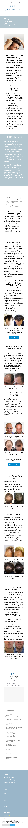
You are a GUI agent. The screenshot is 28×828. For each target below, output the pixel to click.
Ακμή (7, 711)
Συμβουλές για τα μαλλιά (11, 742)
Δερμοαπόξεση (9, 752)
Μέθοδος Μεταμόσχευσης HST (12, 735)
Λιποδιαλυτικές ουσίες (10, 759)
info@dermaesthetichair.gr (14, 683)
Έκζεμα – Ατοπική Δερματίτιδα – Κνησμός (14, 716)
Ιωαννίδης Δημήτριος (8, 803)
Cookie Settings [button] (5, 825)
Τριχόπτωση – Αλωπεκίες (11, 718)
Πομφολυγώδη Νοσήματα (11, 729)
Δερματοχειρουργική (10, 732)
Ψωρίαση (7, 715)
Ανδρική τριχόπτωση (10, 737)
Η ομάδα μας (6, 804)
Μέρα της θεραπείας (14, 464)
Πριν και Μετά (8, 744)
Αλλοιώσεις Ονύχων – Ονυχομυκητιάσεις (14, 721)
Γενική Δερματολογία (10, 710)
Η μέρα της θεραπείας (10, 741)
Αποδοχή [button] (13, 825)
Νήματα (7, 758)
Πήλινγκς (7, 746)
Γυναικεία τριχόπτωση (10, 736)
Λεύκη (7, 724)
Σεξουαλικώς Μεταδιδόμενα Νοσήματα (13, 719)
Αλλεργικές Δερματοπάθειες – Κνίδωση (14, 727)
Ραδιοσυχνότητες (9, 749)
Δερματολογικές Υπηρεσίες (10, 780)
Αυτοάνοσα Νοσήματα (10, 725)
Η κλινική (6, 806)
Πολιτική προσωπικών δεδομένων (11, 793)
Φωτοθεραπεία (9, 748)
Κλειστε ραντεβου (14, 337)
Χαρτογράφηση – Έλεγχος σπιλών (12, 714)
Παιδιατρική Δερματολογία (11, 731)
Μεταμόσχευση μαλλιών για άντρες (13, 740)
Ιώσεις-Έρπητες (9, 723)
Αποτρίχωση (8, 750)
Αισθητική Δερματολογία (11, 745)
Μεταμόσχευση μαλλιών (10, 733)
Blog (6, 761)
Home (5, 23)
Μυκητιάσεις (8, 720)
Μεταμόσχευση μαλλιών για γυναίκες (13, 738)
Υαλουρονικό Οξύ (9, 754)
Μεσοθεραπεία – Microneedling (12, 757)
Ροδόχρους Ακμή (9, 712)
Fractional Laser (9, 753)
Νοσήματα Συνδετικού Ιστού (11, 728)
